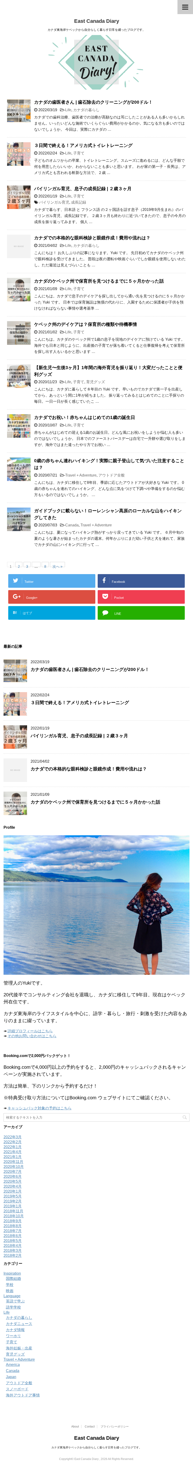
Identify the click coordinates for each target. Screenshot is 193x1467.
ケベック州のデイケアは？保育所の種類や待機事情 (85, 324)
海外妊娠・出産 (19, 1348)
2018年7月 (13, 1231)
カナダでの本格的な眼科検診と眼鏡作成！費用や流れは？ (92, 237)
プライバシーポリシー (115, 1426)
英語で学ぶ (15, 1301)
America (13, 1365)
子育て (78, 153)
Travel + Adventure (80, 475)
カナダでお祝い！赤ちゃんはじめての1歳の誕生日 (84, 417)
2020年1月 (13, 1191)
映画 (9, 1291)
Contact (90, 1426)
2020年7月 (13, 1172)
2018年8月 (13, 1226)
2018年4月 (13, 1246)
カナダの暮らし (86, 110)
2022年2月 (13, 1142)
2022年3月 (13, 1137)
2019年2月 (13, 1201)
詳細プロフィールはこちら (30, 1031)
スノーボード (17, 1389)
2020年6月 (13, 1177)
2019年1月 (13, 1206)
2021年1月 (13, 1157)
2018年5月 (13, 1241)
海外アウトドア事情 (23, 1395)
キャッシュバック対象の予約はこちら (40, 1108)
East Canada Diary (96, 21)
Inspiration (12, 1273)
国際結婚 (13, 1279)
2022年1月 (13, 1147)
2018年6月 (13, 1236)
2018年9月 (13, 1221)
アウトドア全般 (111, 475)
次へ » (57, 565)
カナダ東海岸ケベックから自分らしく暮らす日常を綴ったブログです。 (96, 1447)
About (75, 1426)
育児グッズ (95, 382)
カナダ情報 (15, 1330)
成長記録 (78, 202)
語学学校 (13, 1307)
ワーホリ (13, 1336)
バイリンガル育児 (54, 202)
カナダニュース (19, 1324)
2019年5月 (13, 1196)
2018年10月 (14, 1216)
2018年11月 (13, 1211)
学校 (9, 1285)
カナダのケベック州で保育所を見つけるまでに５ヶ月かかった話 (99, 281)
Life (68, 110)
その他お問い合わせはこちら (32, 1036)
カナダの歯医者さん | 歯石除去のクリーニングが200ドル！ (93, 102)
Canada (72, 525)
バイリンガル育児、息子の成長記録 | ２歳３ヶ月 (83, 188)
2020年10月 (14, 1167)
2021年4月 (13, 1152)
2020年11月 (13, 1162)
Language (12, 1296)
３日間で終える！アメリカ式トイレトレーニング (83, 145)
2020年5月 (13, 1181)
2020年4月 (13, 1186)
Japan (11, 1377)
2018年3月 (13, 1251)
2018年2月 (13, 1256)
